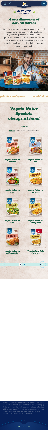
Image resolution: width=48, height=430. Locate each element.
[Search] (10, 3)
